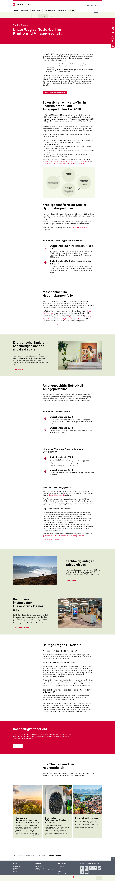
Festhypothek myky (73, 317)
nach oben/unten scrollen (113, 859)
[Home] (14, 855)
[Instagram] (95, 868)
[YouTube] (86, 872)
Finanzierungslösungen (79, 228)
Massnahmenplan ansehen (52, 540)
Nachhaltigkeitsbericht (57, 495)
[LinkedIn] (82, 868)
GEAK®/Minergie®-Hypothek (69, 319)
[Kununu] (86, 868)
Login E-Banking (91, 5)
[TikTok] (99, 868)
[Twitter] (82, 872)
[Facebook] (91, 868)
